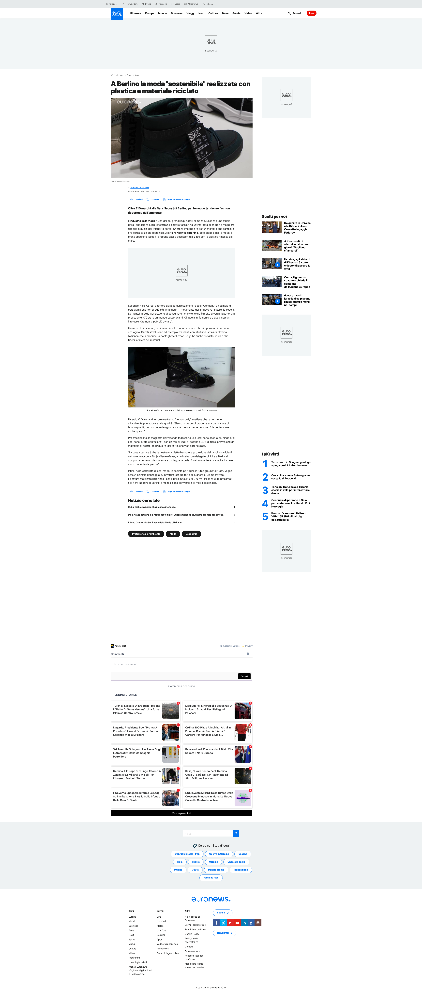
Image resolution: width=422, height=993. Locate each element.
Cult (137, 75)
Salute (236, 13)
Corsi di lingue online (168, 953)
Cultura (213, 13)
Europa (149, 13)
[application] (182, 138)
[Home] (112, 75)
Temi (131, 910)
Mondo (162, 13)
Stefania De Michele (139, 187)
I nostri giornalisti (138, 962)
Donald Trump (216, 869)
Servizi (160, 910)
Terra (225, 13)
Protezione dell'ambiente (146, 533)
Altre (187, 910)
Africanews (163, 948)
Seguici (161, 934)
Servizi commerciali (195, 924)
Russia (196, 861)
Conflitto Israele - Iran (187, 853)
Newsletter (223, 932)
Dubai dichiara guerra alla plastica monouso (152, 506)
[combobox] (221, 4)
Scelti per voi (274, 216)
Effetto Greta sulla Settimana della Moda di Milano (155, 522)
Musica (178, 869)
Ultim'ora (135, 13)
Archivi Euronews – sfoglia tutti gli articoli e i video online (140, 970)
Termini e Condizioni (195, 929)
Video (248, 13)
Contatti (189, 946)
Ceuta (195, 869)
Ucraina (213, 861)
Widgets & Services (167, 944)
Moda (173, 533)
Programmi (134, 957)
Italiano (112, 4)
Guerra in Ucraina (219, 853)
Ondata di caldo (236, 861)
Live (311, 13)
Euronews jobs (192, 951)
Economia (191, 533)
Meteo (160, 925)
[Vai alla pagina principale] (117, 14)
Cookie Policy (192, 933)
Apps (159, 939)
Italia (179, 861)
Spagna (243, 853)
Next (201, 13)
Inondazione (241, 869)
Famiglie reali (211, 877)
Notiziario (162, 921)
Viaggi (190, 13)
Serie (129, 75)
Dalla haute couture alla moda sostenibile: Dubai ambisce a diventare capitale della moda (175, 514)
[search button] (204, 4)
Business (176, 13)
